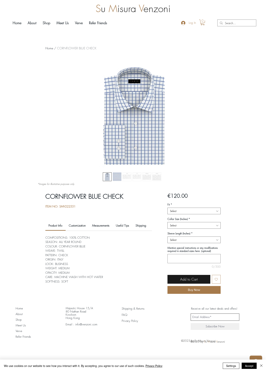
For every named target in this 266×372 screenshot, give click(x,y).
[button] (202, 22)
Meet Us (21, 325)
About (19, 314)
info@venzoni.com (86, 324)
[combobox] (194, 211)
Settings (231, 366)
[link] (55, 226)
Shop (19, 320)
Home (49, 48)
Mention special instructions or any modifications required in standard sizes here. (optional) (192, 249)
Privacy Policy (153, 366)
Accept (249, 366)
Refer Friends (23, 337)
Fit (169, 204)
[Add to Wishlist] (216, 279)
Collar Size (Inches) (178, 219)
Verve (19, 331)
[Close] (261, 366)
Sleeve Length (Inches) (180, 233)
